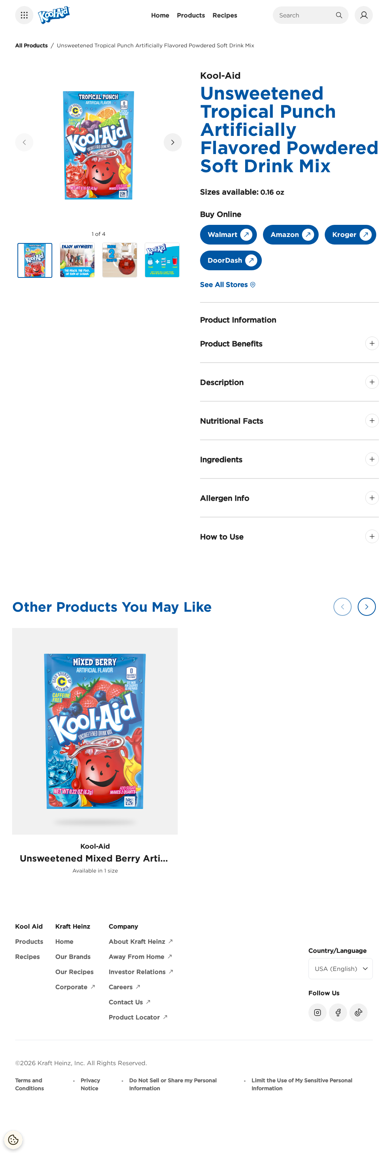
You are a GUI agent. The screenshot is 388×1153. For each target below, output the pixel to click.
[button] (24, 15)
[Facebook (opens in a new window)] (338, 1012)
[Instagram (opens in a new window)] (317, 1012)
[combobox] (305, 15)
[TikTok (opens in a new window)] (358, 1012)
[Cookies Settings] (13, 1139)
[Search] (339, 15)
